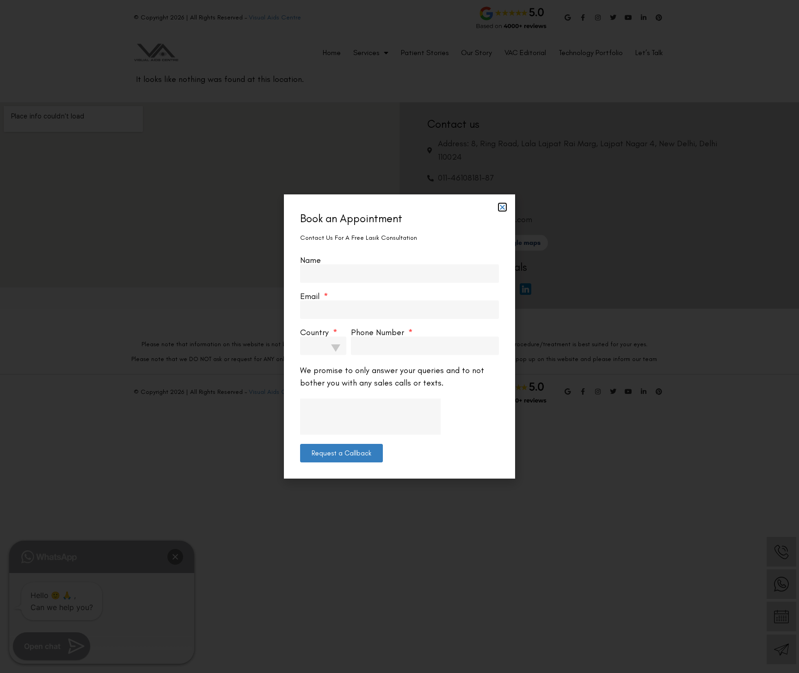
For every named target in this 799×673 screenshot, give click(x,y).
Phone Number (378, 332)
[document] (399, 336)
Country (315, 332)
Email (311, 296)
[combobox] (323, 345)
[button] (502, 207)
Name (310, 260)
